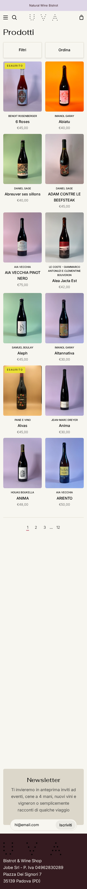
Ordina (64, 50)
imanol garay (64, 116)
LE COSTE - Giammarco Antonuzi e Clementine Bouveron (64, 271)
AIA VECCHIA (22, 267)
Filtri (22, 50)
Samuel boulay (22, 347)
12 (58, 527)
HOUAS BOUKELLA (22, 492)
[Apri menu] (4, 17)
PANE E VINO (23, 420)
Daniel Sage (22, 188)
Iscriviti (65, 825)
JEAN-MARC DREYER (64, 420)
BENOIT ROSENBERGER (22, 116)
